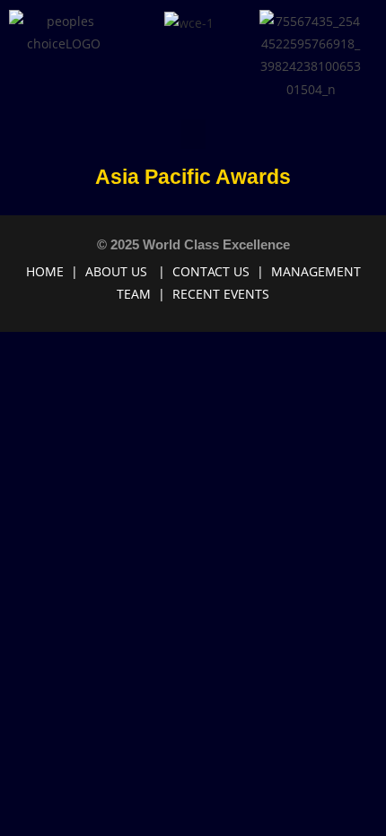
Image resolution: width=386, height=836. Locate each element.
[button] (193, 134)
